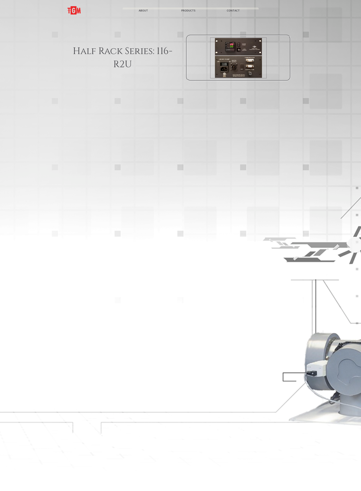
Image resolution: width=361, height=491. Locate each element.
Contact (233, 10)
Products (188, 10)
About (143, 10)
